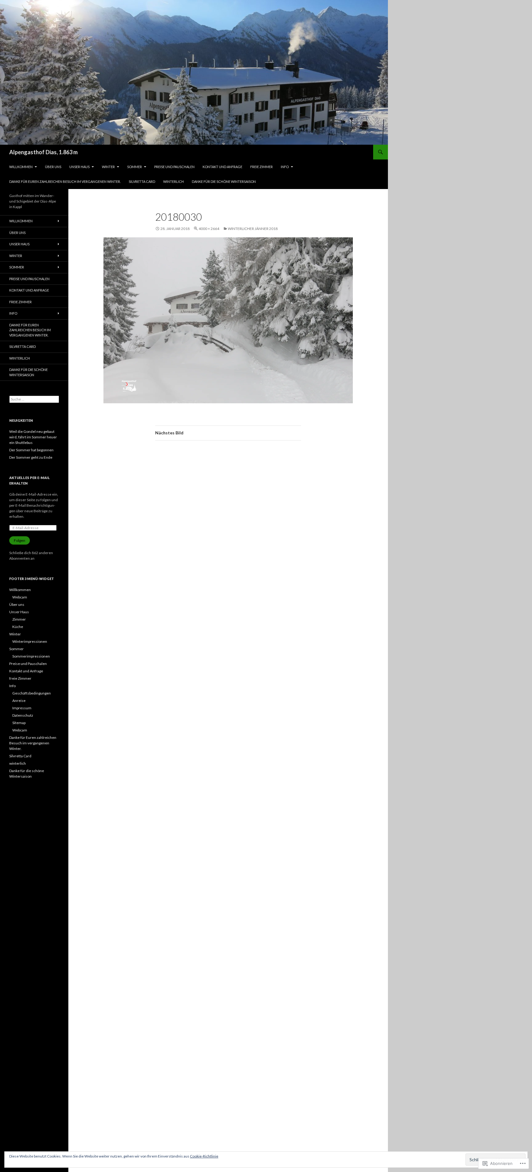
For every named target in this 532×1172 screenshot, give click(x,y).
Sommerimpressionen (31, 656)
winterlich (173, 181)
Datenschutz (22, 715)
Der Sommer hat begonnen (31, 450)
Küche (17, 626)
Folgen (19, 540)
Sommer (134, 167)
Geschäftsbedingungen (31, 693)
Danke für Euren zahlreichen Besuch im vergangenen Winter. (65, 181)
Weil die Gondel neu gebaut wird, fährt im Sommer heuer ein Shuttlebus (33, 437)
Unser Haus (79, 167)
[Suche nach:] (34, 399)
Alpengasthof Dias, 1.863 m (43, 152)
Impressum (21, 708)
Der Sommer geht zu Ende (30, 457)
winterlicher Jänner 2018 (253, 228)
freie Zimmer (261, 167)
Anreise (19, 700)
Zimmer (19, 619)
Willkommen (21, 167)
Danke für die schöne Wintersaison (224, 181)
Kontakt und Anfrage (222, 167)
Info (285, 167)
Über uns (53, 167)
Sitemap (19, 722)
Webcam (19, 597)
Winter (108, 167)
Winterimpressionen (29, 641)
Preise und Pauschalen (174, 167)
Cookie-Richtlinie (204, 1156)
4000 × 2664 (209, 228)
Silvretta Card (142, 181)
